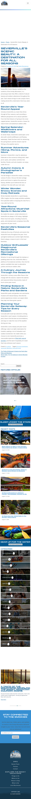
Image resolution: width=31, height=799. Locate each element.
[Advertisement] (15, 25)
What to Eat (15, 783)
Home (3, 42)
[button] (10, 705)
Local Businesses (15, 785)
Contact (15, 769)
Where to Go (15, 778)
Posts (7, 42)
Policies (15, 766)
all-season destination (22, 346)
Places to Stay (15, 780)
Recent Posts (15, 764)
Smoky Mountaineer (23, 66)
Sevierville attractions (6, 348)
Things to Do (15, 776)
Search (2, 363)
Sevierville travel (16, 348)
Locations (8, 346)
